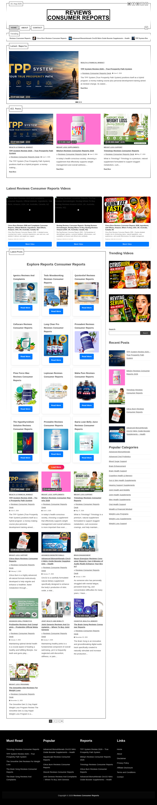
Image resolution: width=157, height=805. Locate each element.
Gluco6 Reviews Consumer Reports (58, 772)
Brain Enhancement (82, 555)
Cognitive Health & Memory (86, 621)
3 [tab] (81, 102)
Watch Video (29, 244)
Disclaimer (121, 758)
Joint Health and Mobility (52, 621)
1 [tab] (76, 102)
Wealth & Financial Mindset (93, 62)
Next (61, 721)
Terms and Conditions (126, 772)
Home (14, 28)
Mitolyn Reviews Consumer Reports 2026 (75, 151)
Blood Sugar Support (118, 461)
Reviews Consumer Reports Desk (96, 73)
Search (112, 329)
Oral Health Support (117, 504)
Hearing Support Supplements (122, 485)
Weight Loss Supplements (67, 147)
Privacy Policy (123, 763)
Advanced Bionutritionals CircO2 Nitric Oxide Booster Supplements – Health (51, 38)
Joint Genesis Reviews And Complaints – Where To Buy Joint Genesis (55, 627)
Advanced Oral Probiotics (20, 621)
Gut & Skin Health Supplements (122, 480)
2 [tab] (79, 102)
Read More (84, 88)
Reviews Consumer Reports (86, 795)
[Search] (146, 27)
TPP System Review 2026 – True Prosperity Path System (107, 38)
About (24, 28)
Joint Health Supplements (120, 495)
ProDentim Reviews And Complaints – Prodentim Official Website (23, 627)
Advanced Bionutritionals (52, 555)
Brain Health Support (118, 471)
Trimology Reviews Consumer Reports (121, 151)
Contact (37, 28)
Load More (56, 467)
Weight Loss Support (113, 147)
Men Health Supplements (120, 500)
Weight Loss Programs (19, 684)
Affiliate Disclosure (125, 768)
